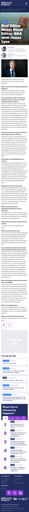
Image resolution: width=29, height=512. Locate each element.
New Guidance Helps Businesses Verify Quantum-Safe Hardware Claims (18, 451)
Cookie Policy (4, 510)
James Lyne (11, 54)
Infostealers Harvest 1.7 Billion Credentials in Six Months (17, 425)
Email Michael (11, 51)
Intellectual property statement (8, 508)
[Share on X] (9, 325)
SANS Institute (10, 263)
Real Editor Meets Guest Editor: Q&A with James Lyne (13, 9)
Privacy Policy (15, 506)
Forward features (18, 478)
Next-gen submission (19, 482)
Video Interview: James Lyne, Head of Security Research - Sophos (14, 371)
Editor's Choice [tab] (23, 418)
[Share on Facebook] (3, 325)
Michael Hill (11, 47)
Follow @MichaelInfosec (20, 51)
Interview (4, 22)
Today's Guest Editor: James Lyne (13, 380)
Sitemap (10, 510)
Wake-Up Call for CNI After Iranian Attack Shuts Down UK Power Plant (18, 460)
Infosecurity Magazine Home (7, 9)
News (4, 377)
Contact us (3, 482)
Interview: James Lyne (9, 363)
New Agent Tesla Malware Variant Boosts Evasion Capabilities (17, 469)
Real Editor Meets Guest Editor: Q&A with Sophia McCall (13, 388)
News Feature (7, 394)
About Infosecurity (5, 478)
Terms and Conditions (6, 506)
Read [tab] (5, 418)
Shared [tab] (11, 418)
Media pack (3, 488)
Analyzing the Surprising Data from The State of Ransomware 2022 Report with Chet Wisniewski (14, 398)
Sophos (21, 261)
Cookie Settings (19, 508)
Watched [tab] (17, 418)
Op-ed (16, 480)
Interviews (17, 9)
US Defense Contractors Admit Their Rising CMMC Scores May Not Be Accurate (18, 443)
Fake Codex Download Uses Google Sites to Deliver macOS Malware (18, 434)
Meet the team (4, 480)
